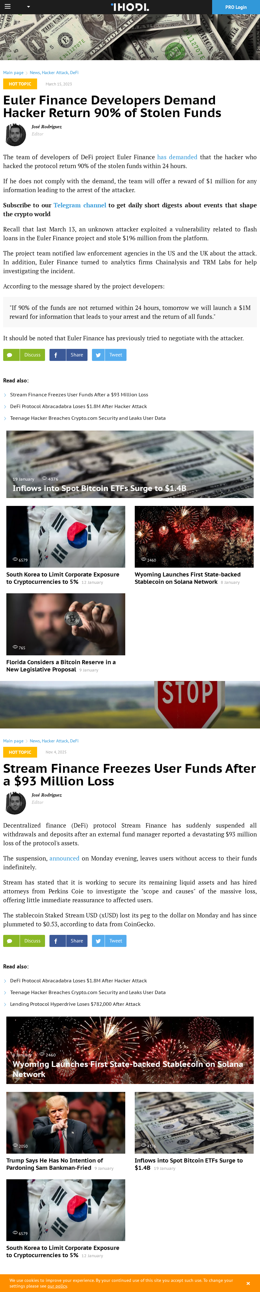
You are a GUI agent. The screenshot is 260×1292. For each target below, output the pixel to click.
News (35, 72)
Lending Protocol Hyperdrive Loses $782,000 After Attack (75, 1004)
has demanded (177, 157)
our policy (57, 1286)
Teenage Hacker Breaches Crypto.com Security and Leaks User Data (88, 418)
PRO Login (236, 7)
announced (64, 858)
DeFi (74, 72)
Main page (13, 72)
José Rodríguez (47, 126)
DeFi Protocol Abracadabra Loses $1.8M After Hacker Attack (78, 406)
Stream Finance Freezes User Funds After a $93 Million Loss (79, 395)
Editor (37, 134)
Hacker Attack (55, 72)
